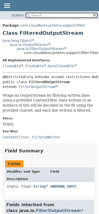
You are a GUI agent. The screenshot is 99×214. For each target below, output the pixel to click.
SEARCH (17, 15)
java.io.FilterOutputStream (40, 49)
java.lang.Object (17, 41)
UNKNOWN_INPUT (63, 186)
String (39, 186)
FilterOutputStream (37, 87)
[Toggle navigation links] (7, 6)
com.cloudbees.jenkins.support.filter (52, 25)
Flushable (34, 66)
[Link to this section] (47, 150)
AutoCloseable (61, 66)
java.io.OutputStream (29, 45)
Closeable (12, 66)
